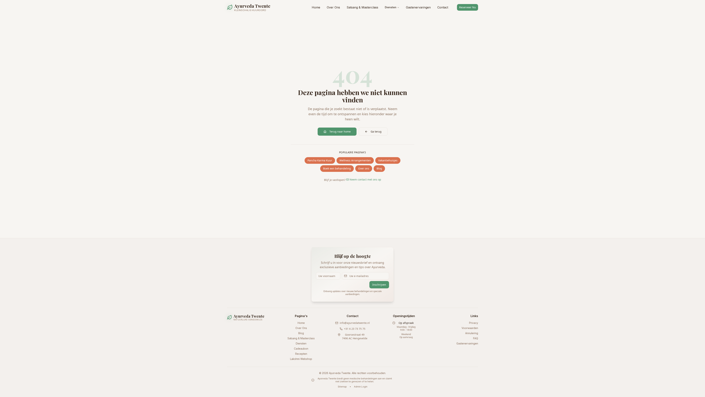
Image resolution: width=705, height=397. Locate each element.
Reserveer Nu (467, 7)
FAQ (475, 338)
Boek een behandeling (337, 168)
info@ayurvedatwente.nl (355, 323)
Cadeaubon (301, 348)
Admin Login (360, 386)
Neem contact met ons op (365, 179)
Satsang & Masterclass (362, 7)
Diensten (390, 7)
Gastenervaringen (418, 7)
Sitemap (342, 386)
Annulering (471, 333)
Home (316, 7)
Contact (442, 7)
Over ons (363, 168)
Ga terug (376, 131)
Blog (379, 168)
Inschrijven (379, 284)
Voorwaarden (470, 328)
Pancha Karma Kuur (320, 160)
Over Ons (333, 7)
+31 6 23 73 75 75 (354, 328)
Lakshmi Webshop (301, 358)
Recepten (301, 353)
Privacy (473, 322)
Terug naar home (340, 131)
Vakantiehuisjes (387, 160)
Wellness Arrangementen (355, 160)
